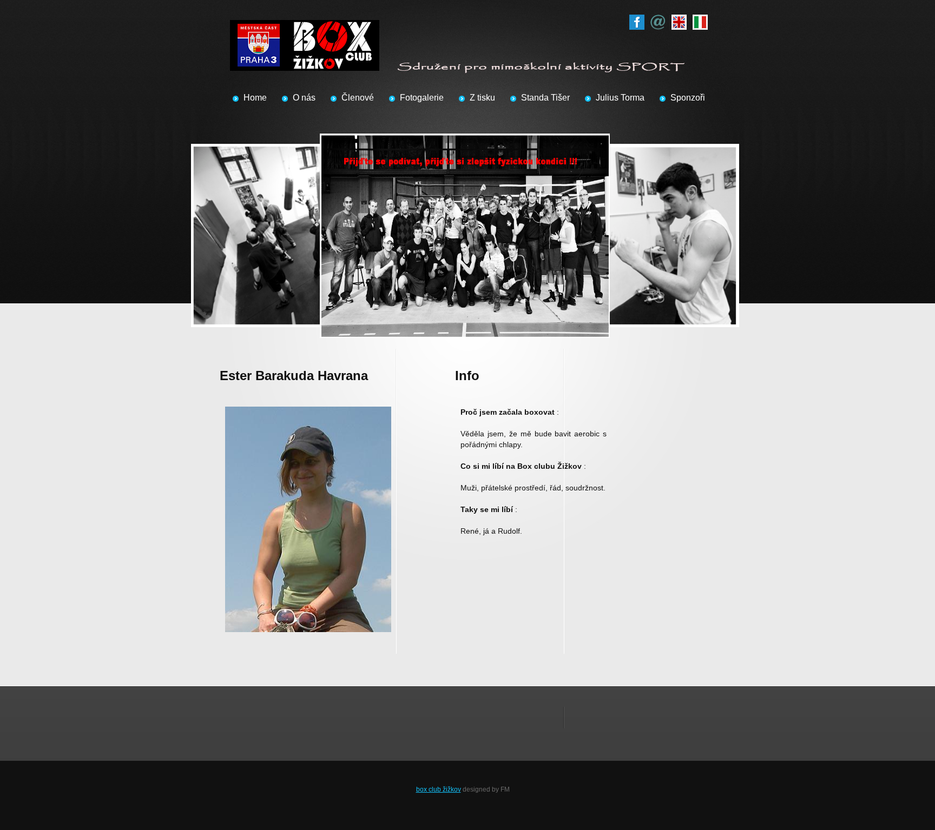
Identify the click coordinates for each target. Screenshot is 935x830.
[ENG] (679, 20)
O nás (304, 97)
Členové (357, 97)
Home (255, 97)
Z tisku (482, 97)
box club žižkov (438, 789)
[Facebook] (636, 20)
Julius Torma (620, 97)
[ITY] (700, 20)
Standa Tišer (545, 97)
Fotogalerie (422, 97)
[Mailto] (658, 20)
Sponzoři (687, 97)
